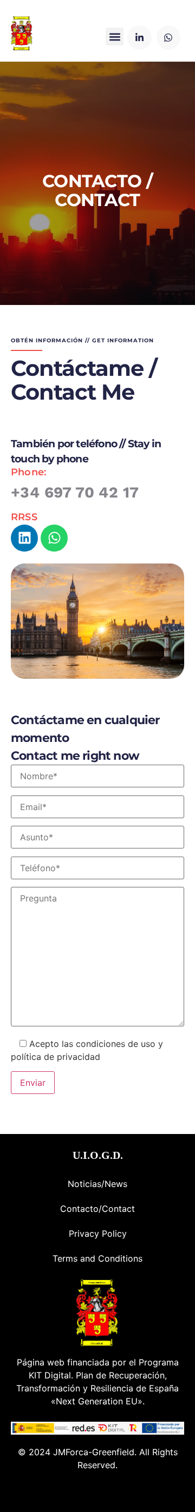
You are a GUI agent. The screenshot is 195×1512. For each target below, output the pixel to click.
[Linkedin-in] (139, 37)
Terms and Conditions (97, 1258)
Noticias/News (97, 1183)
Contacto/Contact (97, 1208)
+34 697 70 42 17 (75, 492)
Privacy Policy (98, 1233)
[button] (114, 36)
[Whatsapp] (168, 37)
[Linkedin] (24, 538)
